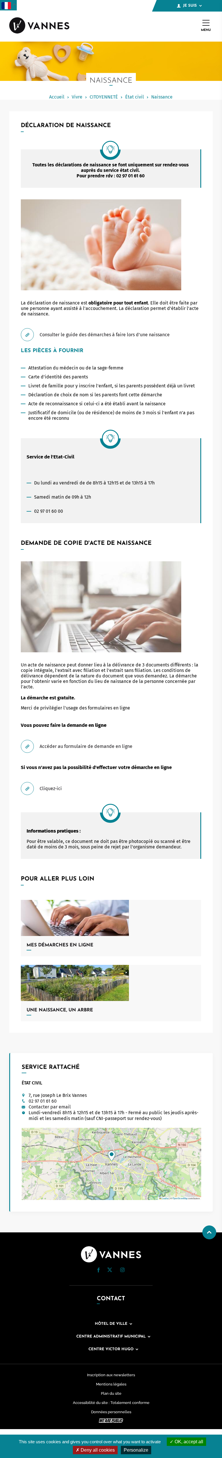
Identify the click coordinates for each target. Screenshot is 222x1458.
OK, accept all (188, 1441)
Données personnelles (111, 1412)
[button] (111, 1156)
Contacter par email (50, 1107)
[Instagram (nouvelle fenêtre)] (122, 1270)
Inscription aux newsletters (111, 1375)
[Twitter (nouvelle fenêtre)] (109, 1270)
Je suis (190, 6)
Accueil (56, 97)
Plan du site (111, 1393)
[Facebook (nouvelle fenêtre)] (98, 1271)
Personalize (136, 1450)
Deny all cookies (97, 1450)
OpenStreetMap (180, 1198)
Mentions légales (111, 1384)
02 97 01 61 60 (43, 1101)
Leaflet (165, 1198)
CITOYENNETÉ (104, 97)
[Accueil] (39, 26)
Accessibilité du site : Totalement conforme (111, 1403)
